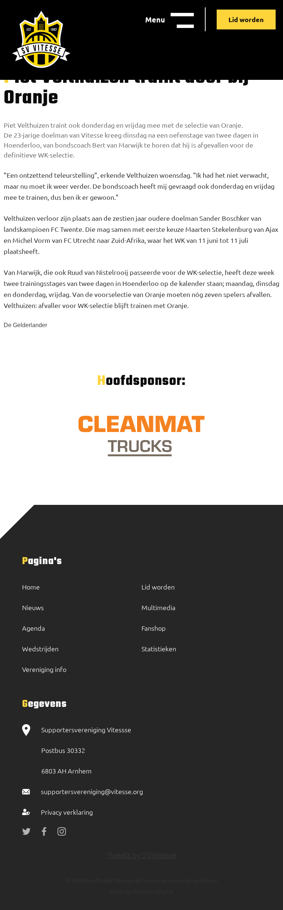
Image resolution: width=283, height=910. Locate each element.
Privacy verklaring (67, 812)
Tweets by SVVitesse (141, 854)
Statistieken (159, 648)
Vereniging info (44, 669)
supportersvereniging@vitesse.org (92, 791)
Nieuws (33, 607)
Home (31, 587)
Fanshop (154, 628)
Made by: (121, 891)
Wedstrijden (40, 648)
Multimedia (158, 607)
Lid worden (246, 19)
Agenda (33, 628)
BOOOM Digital (152, 891)
